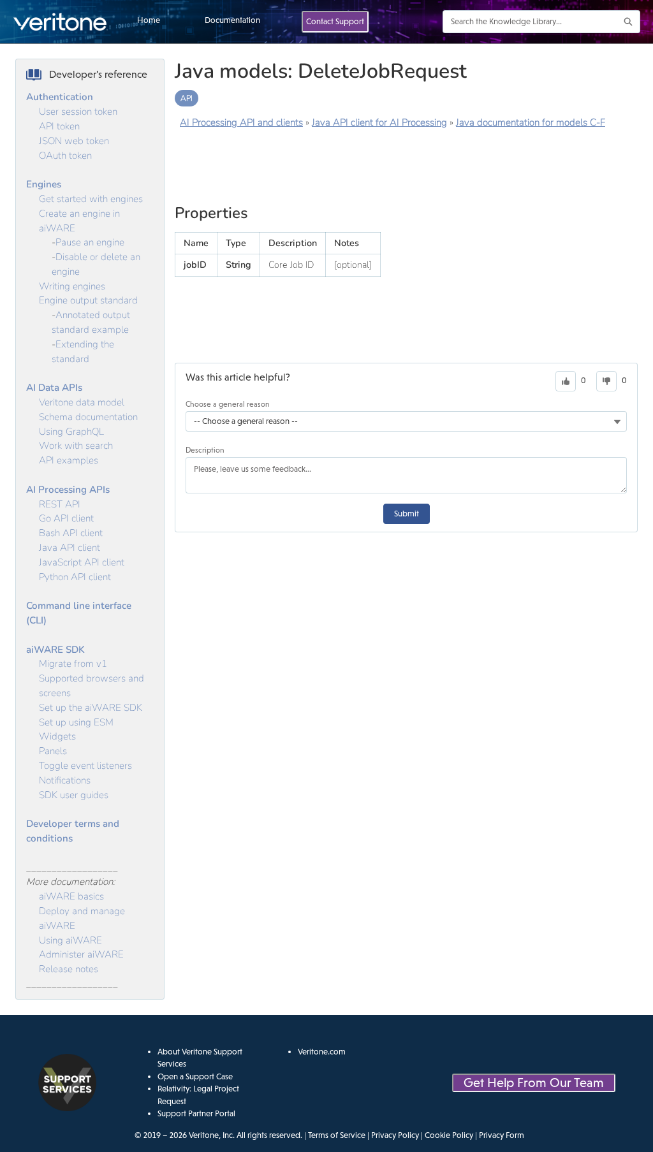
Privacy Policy (395, 1135)
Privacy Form (501, 1135)
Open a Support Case (195, 1076)
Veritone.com (322, 1051)
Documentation (232, 20)
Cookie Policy (449, 1135)
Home (148, 20)
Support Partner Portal (196, 1113)
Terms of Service (336, 1135)
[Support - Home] (60, 22)
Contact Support (335, 21)
